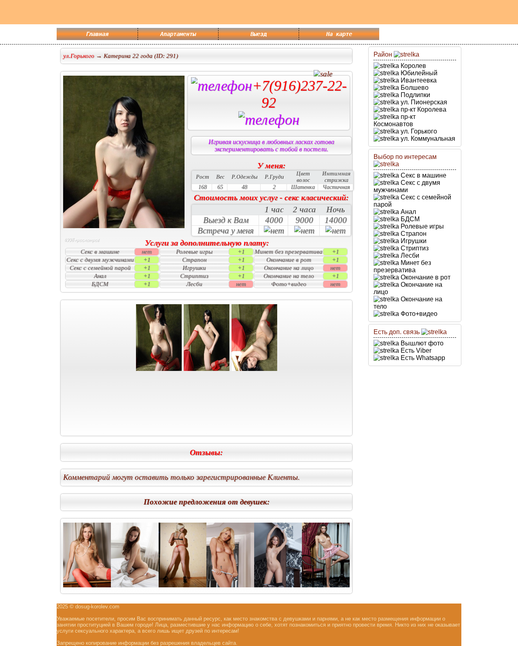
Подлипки (414, 94)
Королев (412, 65)
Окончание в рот (424, 277)
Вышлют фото (421, 343)
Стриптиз (414, 248)
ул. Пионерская (423, 102)
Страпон (413, 233)
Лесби (409, 255)
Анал (407, 211)
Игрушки (413, 240)
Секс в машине (422, 175)
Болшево (414, 87)
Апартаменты (178, 34)
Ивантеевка (418, 80)
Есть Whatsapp (422, 357)
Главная (97, 34)
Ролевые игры (421, 226)
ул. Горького (418, 131)
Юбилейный (418, 73)
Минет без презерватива (402, 266)
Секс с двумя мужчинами (407, 186)
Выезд (259, 34)
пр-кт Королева (422, 109)
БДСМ (409, 219)
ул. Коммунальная (427, 138)
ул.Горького (78, 56)
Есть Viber (415, 350)
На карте (339, 34)
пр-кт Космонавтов (395, 120)
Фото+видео (418, 313)
